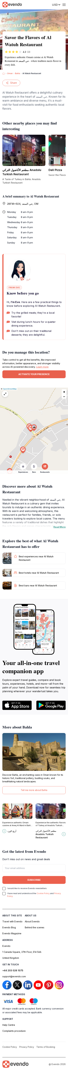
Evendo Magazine (11, 933)
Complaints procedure (14, 1031)
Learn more (42, 366)
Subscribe (34, 880)
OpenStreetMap (10, 389)
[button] (34, 427)
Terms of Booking (45, 1047)
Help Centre (8, 1025)
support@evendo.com (14, 976)
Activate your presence (34, 374)
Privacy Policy (26, 1047)
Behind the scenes (34, 927)
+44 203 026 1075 (12, 970)
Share (13, 82)
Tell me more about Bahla (34, 790)
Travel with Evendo (12, 921)
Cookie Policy (43, 893)
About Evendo (32, 921)
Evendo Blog (9, 927)
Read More (59, 527)
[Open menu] (64, 5)
